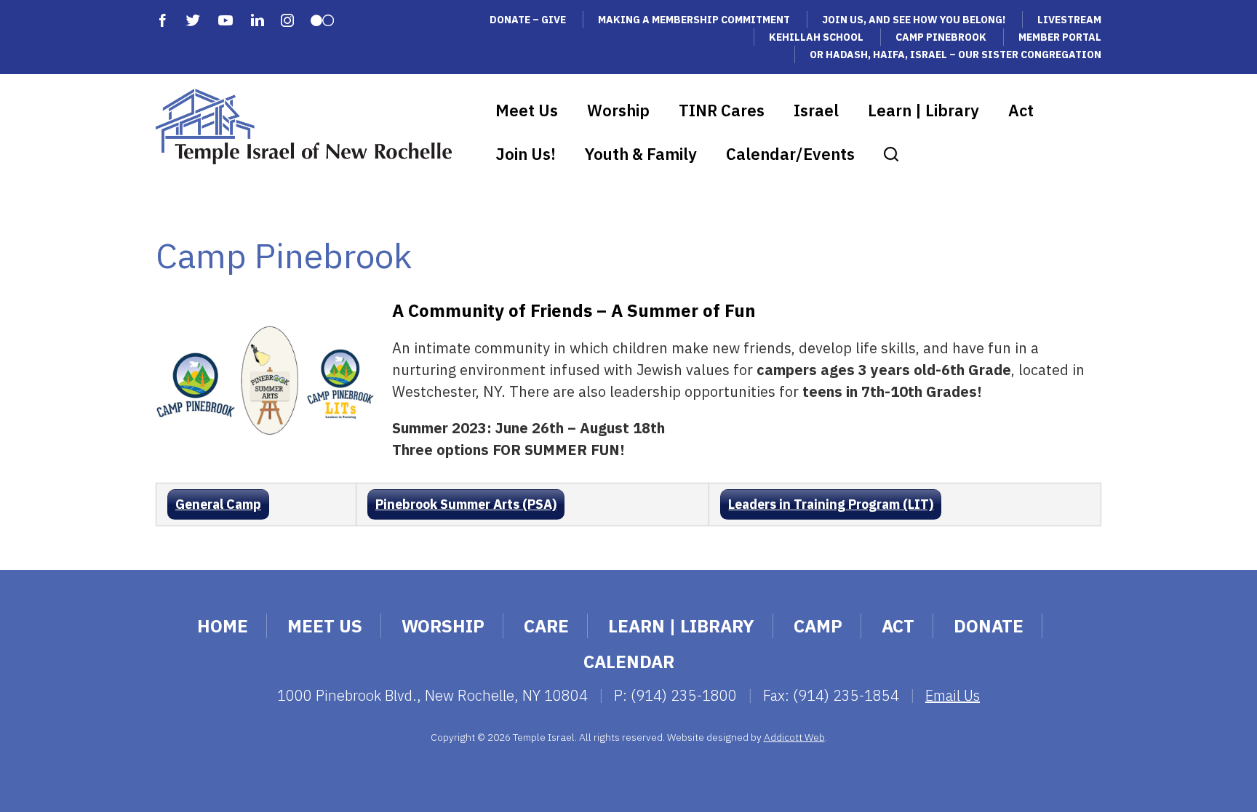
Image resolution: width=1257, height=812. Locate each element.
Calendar (628, 661)
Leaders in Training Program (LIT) (830, 504)
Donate (988, 626)
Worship (618, 110)
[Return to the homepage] (304, 126)
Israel (816, 110)
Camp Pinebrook (940, 37)
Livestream (1069, 19)
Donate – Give (528, 19)
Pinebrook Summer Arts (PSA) (465, 504)
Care (546, 626)
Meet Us (526, 110)
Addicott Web (794, 737)
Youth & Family (641, 153)
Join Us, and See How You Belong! (913, 19)
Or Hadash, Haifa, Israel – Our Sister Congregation (955, 54)
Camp (818, 626)
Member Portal (1059, 37)
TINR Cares (722, 110)
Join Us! (525, 153)
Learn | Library (923, 110)
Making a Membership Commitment (694, 19)
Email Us (952, 695)
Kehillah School (816, 37)
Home (222, 626)
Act (1021, 110)
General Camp (218, 504)
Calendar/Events (790, 153)
